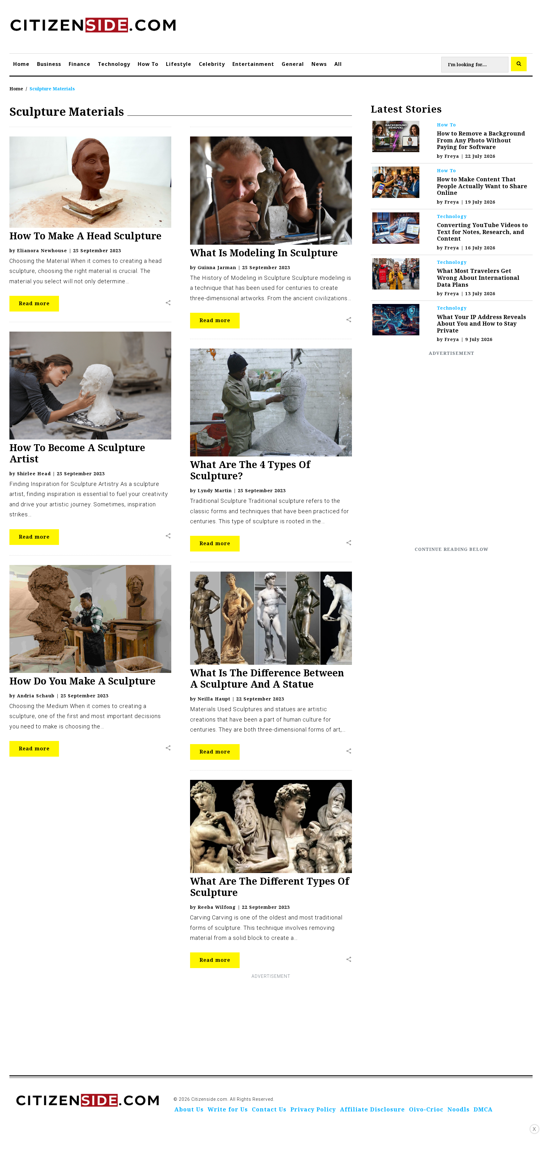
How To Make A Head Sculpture (85, 235)
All (338, 64)
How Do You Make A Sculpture (82, 680)
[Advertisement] (452, 451)
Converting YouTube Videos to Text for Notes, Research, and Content (482, 231)
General (293, 64)
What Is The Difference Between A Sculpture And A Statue (267, 678)
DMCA (483, 1109)
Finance (79, 64)
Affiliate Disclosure (372, 1109)
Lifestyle (178, 64)
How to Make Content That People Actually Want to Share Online (482, 185)
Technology (114, 64)
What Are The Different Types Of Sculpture (269, 887)
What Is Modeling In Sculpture (264, 252)
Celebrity (212, 64)
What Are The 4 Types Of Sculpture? (250, 470)
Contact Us (269, 1109)
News (319, 64)
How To (148, 64)
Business (49, 64)
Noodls (459, 1109)
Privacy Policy (313, 1109)
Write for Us (228, 1109)
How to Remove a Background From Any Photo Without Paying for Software (481, 140)
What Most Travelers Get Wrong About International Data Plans (478, 277)
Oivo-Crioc (426, 1109)
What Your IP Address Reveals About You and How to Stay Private (481, 323)
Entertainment (253, 64)
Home (21, 64)
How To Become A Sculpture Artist (77, 453)
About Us (189, 1109)
